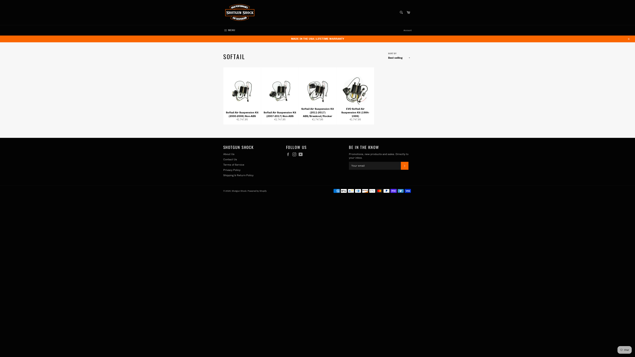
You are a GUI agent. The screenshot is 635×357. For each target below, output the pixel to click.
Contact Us (230, 159)
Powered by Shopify (257, 191)
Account (407, 30)
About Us (228, 154)
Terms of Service (233, 164)
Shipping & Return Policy (238, 175)
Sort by (392, 53)
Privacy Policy (231, 170)
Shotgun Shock (239, 191)
